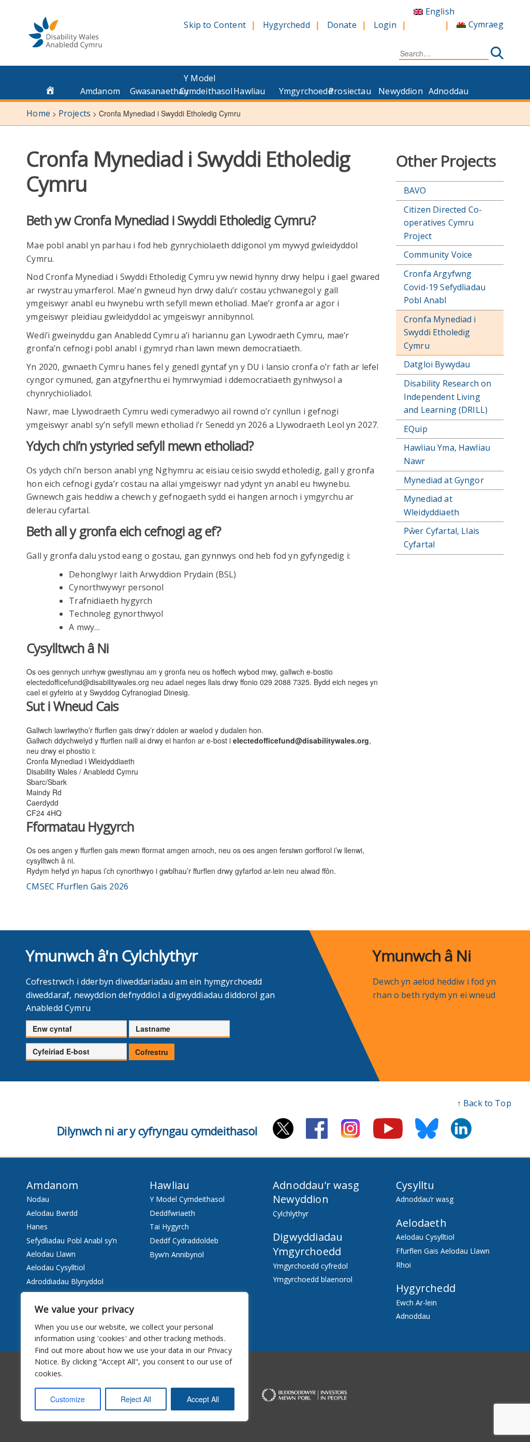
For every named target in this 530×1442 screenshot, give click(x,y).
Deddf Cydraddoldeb (184, 1240)
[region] (134, 1356)
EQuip (416, 429)
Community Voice (438, 254)
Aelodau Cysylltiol (55, 1267)
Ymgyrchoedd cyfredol (310, 1266)
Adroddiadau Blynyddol (65, 1281)
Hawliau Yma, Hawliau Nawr (447, 454)
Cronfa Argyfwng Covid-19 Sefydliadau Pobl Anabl (444, 287)
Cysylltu (415, 1185)
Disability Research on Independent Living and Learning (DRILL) (448, 396)
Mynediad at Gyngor (444, 480)
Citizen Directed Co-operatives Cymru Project (443, 223)
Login (385, 25)
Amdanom (100, 91)
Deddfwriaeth (172, 1213)
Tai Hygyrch (169, 1226)
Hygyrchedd (286, 25)
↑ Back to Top (484, 1103)
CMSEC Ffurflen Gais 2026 (77, 886)
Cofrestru (151, 1052)
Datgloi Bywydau (437, 364)
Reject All (136, 1399)
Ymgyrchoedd (301, 91)
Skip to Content (214, 25)
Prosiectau (350, 91)
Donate (342, 25)
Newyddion (400, 91)
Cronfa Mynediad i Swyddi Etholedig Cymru (440, 332)
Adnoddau (448, 91)
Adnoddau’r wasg (316, 1185)
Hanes (37, 1226)
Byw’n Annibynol (177, 1254)
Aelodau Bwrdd (52, 1213)
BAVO (415, 190)
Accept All (203, 1399)
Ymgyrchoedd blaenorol (312, 1279)
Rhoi (403, 1265)
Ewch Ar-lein (416, 1302)
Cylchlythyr (290, 1213)
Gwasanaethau (152, 91)
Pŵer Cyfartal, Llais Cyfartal (441, 537)
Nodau (37, 1199)
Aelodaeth (421, 1223)
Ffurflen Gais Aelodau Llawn (443, 1251)
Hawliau (249, 91)
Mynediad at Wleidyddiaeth (431, 505)
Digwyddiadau (308, 1237)
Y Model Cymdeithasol (202, 84)
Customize (67, 1399)
